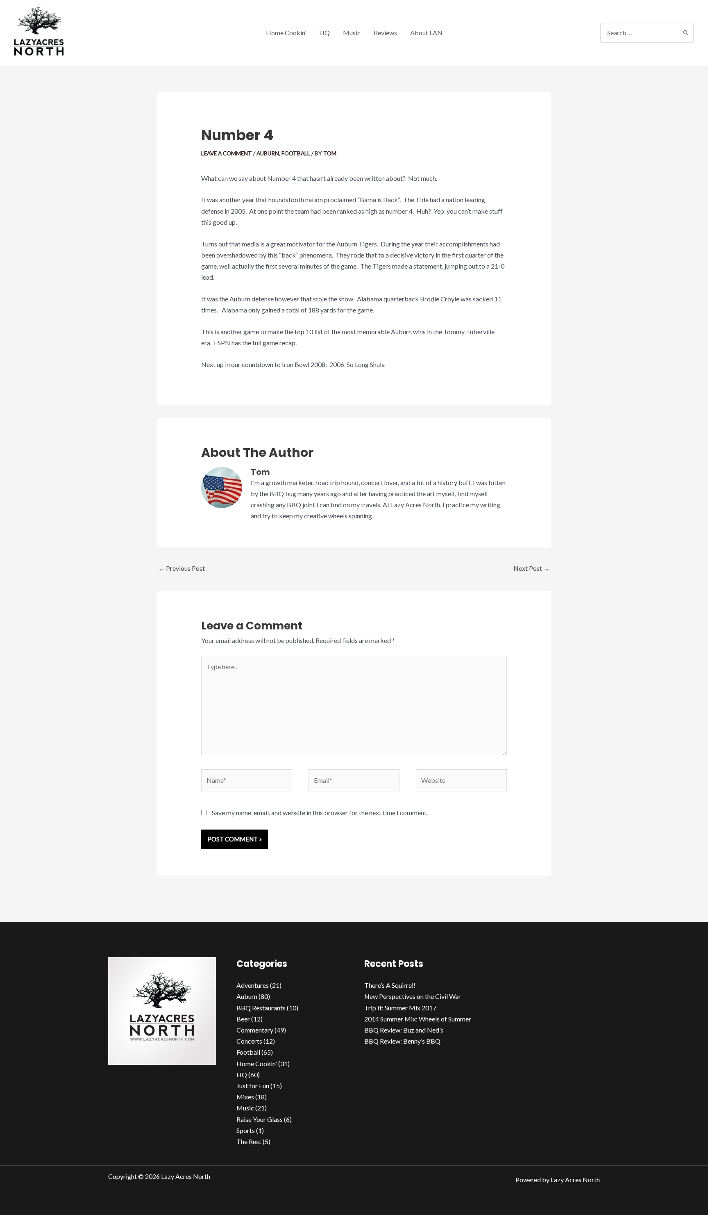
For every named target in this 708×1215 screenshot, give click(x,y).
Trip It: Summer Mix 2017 (400, 1008)
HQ (241, 1074)
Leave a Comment (226, 153)
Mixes (245, 1097)
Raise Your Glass (259, 1119)
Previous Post (181, 568)
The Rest (248, 1141)
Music (245, 1108)
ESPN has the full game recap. (255, 342)
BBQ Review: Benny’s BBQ (402, 1041)
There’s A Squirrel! (389, 985)
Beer (243, 1019)
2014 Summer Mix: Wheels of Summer (417, 1019)
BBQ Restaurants (261, 1008)
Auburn (267, 153)
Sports (245, 1130)
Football (295, 153)
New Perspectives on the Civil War (412, 996)
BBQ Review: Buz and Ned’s (403, 1030)
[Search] (686, 32)
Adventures (252, 985)
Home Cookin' (256, 1063)
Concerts (249, 1041)
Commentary (254, 1030)
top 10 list (309, 331)
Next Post (531, 568)
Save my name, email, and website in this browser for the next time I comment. (320, 812)
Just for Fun (252, 1086)
